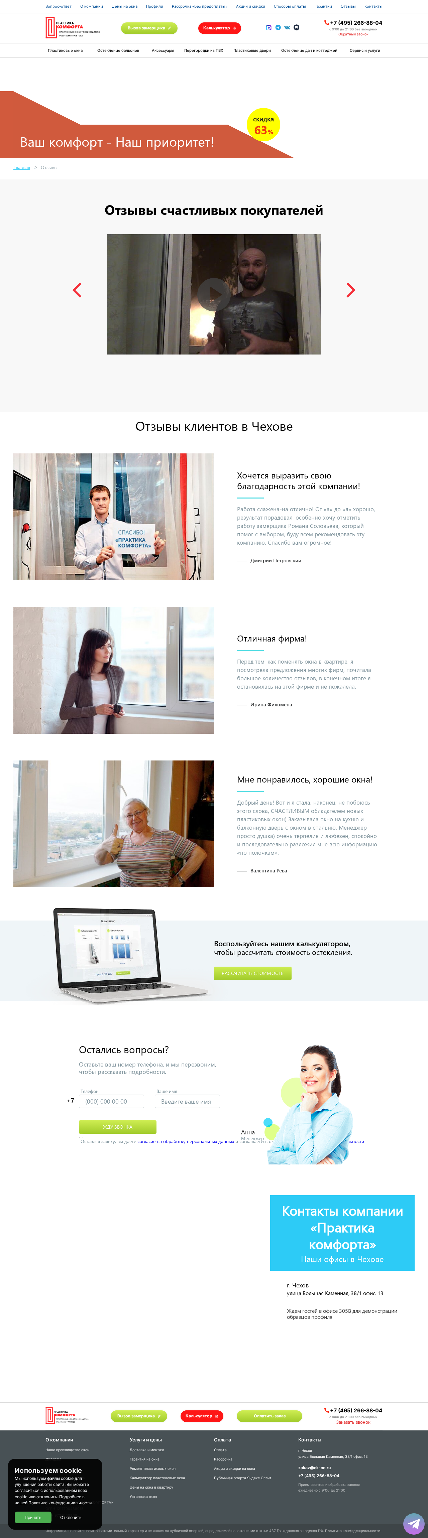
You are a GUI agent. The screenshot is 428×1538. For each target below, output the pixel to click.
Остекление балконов (118, 50)
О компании (91, 6)
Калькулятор (216, 27)
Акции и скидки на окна (234, 1468)
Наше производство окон (67, 1450)
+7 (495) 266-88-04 (356, 23)
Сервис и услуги (365, 50)
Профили (154, 6)
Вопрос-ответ (58, 6)
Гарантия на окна (144, 1459)
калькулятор (396, 1458)
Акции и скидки (250, 6)
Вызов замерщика (146, 27)
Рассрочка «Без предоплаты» (199, 6)
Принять (33, 1517)
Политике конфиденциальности (60, 1503)
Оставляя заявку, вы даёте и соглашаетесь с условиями (222, 1141)
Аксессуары (163, 50)
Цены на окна (124, 6)
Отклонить (71, 1517)
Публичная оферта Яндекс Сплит (243, 1478)
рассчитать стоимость (253, 973)
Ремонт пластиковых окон (153, 1468)
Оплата (220, 1450)
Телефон (90, 1091)
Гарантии (323, 6)
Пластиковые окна (65, 50)
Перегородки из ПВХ (203, 50)
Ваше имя (166, 1091)
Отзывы (348, 6)
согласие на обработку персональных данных (185, 1141)
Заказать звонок (353, 1422)
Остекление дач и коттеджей (309, 50)
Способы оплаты (290, 6)
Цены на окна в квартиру (151, 1487)
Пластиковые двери (252, 50)
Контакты (373, 6)
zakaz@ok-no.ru (314, 1467)
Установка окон (143, 1497)
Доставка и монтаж (147, 1450)
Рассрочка (223, 1459)
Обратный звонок (353, 34)
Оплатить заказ (270, 1415)
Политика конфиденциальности (352, 1531)
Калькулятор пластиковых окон (157, 1478)
